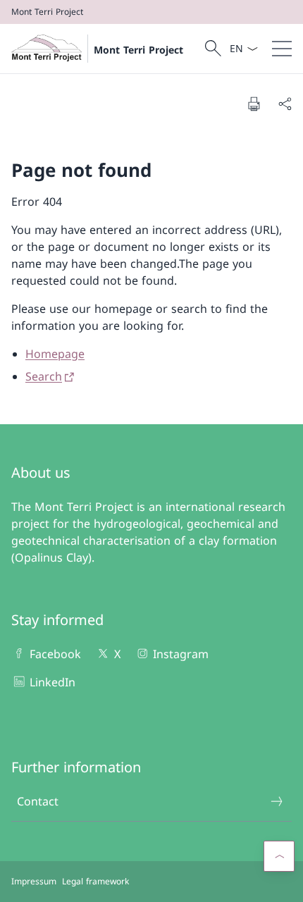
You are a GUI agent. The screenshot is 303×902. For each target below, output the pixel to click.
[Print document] (253, 103)
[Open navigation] (282, 48)
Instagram (181, 654)
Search (43, 376)
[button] (279, 856)
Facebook (55, 654)
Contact (37, 801)
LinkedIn (52, 682)
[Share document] (284, 103)
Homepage (55, 354)
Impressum (33, 881)
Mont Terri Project (138, 49)
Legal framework (95, 881)
